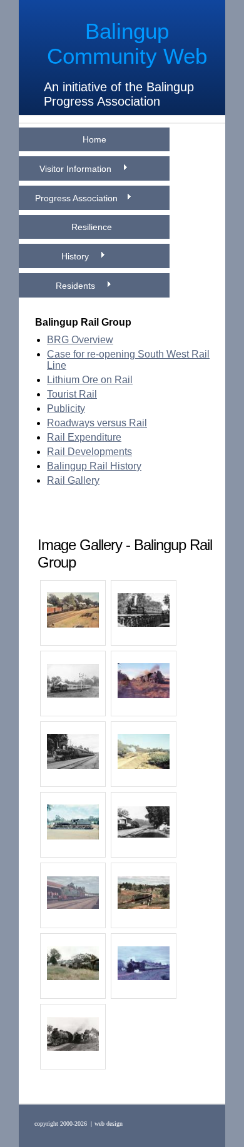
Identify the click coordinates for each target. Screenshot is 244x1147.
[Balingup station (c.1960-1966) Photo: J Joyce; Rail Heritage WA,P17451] (143, 823)
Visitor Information (76, 169)
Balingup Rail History (94, 466)
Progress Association (76, 198)
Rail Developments (89, 451)
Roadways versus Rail (97, 423)
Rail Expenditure (84, 437)
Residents (77, 286)
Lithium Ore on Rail (90, 379)
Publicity (66, 408)
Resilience (94, 227)
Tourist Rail (72, 394)
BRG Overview (80, 339)
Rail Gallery (73, 480)
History (76, 256)
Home (94, 139)
